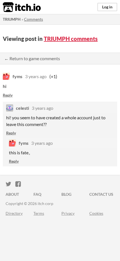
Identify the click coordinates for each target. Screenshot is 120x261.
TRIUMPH (12, 19)
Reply (8, 95)
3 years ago (36, 76)
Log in (107, 6)
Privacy (68, 213)
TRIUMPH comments (71, 38)
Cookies (96, 213)
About (12, 194)
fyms (17, 76)
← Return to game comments (32, 58)
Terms (38, 213)
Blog (66, 194)
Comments (33, 19)
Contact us (101, 194)
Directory (14, 213)
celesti (22, 108)
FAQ (37, 194)
